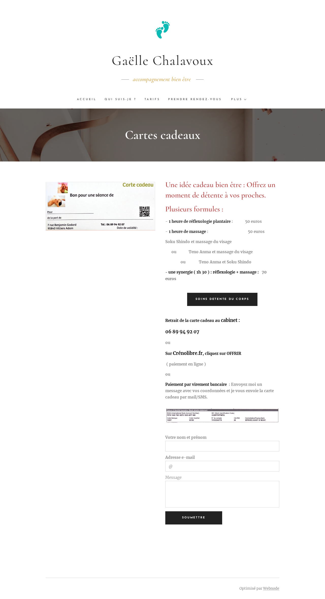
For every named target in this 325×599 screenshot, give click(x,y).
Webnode (271, 588)
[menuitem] (89, 99)
